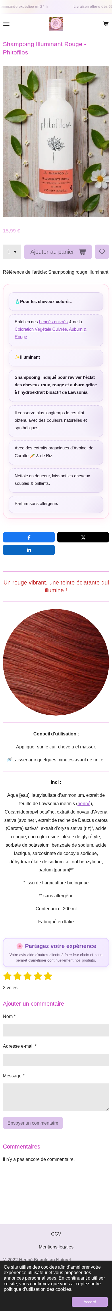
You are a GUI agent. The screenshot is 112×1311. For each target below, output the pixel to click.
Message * (13, 1075)
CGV (56, 1233)
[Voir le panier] (105, 24)
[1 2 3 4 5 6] (12, 252)
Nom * (9, 1016)
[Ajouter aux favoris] (102, 252)
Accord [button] (90, 1301)
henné (84, 803)
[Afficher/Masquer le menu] (6, 24)
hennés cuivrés (53, 321)
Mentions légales (56, 1246)
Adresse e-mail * (19, 1046)
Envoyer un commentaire (32, 1123)
